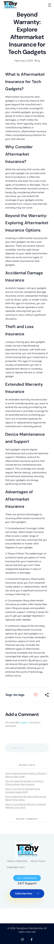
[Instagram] (22, 939)
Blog (37, 60)
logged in (25, 722)
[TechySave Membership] (10, 4)
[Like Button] (38, 694)
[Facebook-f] (31, 939)
